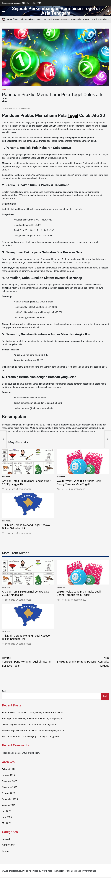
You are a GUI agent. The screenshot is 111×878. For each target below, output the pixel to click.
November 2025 (9, 787)
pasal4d (6, 839)
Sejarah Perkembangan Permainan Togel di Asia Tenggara (56, 10)
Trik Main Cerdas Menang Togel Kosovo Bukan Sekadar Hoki (26, 526)
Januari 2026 (8, 775)
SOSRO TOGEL (25, 108)
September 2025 (10, 799)
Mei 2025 (6, 823)
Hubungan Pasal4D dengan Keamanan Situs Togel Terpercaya (57, 19)
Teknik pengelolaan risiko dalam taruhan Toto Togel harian (30, 724)
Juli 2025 (6, 811)
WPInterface (90, 871)
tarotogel (6, 851)
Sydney (65, 259)
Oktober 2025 (8, 793)
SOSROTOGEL (6, 89)
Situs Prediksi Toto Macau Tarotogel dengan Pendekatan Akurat (32, 712)
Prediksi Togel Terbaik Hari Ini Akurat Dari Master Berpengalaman (33, 730)
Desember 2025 (9, 781)
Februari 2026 (8, 769)
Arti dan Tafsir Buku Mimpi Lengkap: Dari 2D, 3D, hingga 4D (30, 736)
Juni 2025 (7, 817)
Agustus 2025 (8, 805)
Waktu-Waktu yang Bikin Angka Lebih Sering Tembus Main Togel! (79, 482)
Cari (4, 691)
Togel (73, 115)
